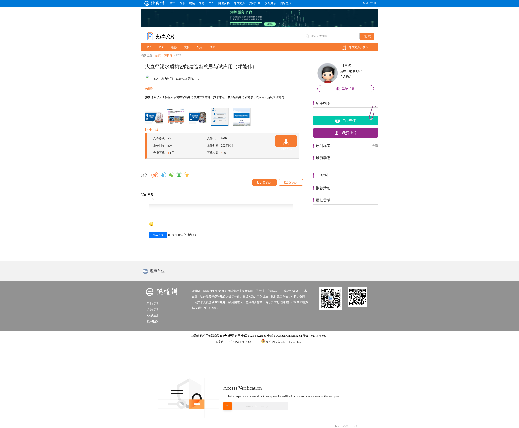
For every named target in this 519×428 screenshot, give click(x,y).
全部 (375, 145)
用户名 (345, 66)
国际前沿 (285, 3)
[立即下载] (286, 141)
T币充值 (349, 121)
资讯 (182, 3)
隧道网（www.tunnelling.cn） (209, 290)
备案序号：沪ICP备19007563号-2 (235, 341)
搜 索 (367, 36)
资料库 (168, 55)
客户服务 (152, 321)
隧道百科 (224, 3)
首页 (172, 3)
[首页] (154, 5)
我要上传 (349, 133)
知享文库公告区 (359, 47)
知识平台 (255, 3)
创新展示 (270, 3)
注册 (373, 3)
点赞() (293, 182)
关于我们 (152, 303)
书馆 (211, 3)
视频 (192, 3)
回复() (267, 182)
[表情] (151, 224)
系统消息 (348, 88)
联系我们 (152, 309)
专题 (202, 3)
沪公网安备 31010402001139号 (285, 341)
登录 (365, 3)
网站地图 (152, 315)
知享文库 (239, 3)
